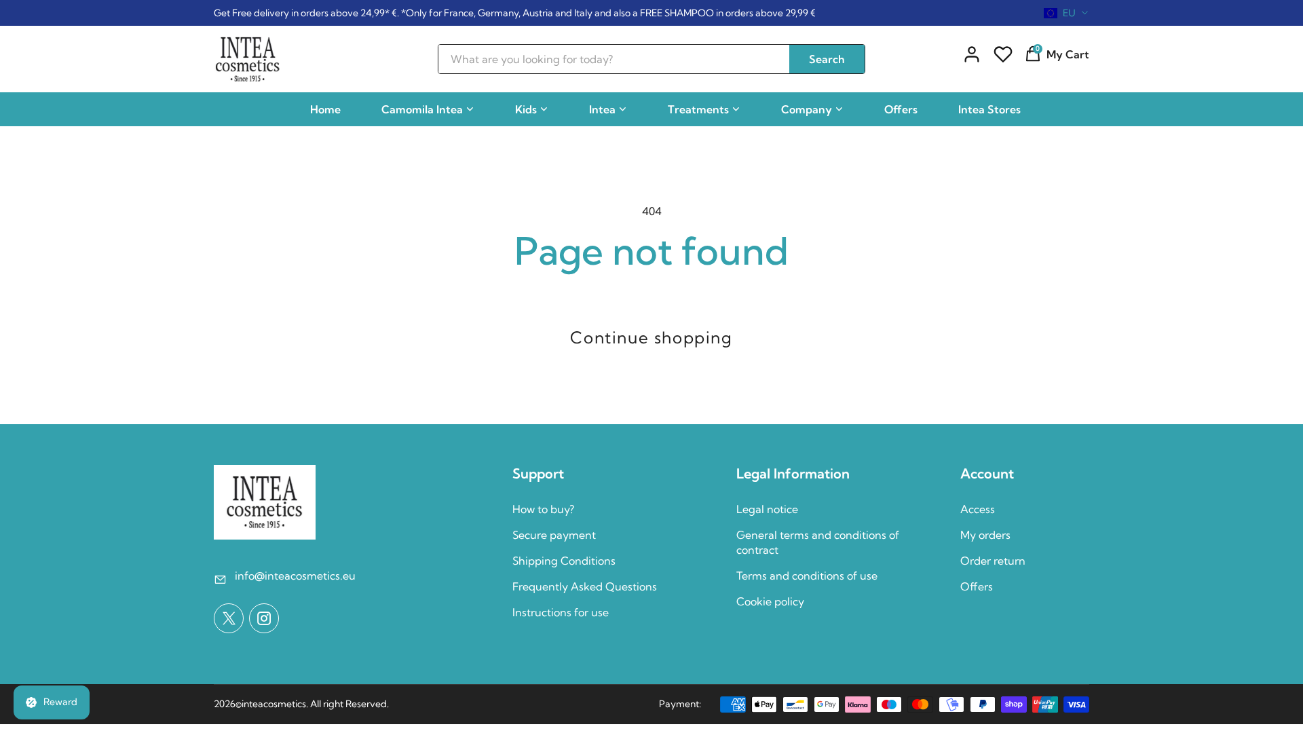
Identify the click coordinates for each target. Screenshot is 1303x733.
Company (806, 109)
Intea (602, 109)
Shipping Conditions (564, 560)
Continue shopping (651, 337)
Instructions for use (560, 612)
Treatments (698, 109)
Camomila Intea (422, 109)
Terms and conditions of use (806, 575)
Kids (526, 109)
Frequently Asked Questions (584, 586)
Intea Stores (989, 109)
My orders (985, 535)
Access (977, 509)
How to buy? (543, 509)
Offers (901, 109)
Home (325, 109)
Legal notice (767, 509)
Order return (992, 560)
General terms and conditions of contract (817, 542)
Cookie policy (770, 601)
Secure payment (554, 535)
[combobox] (1066, 12)
